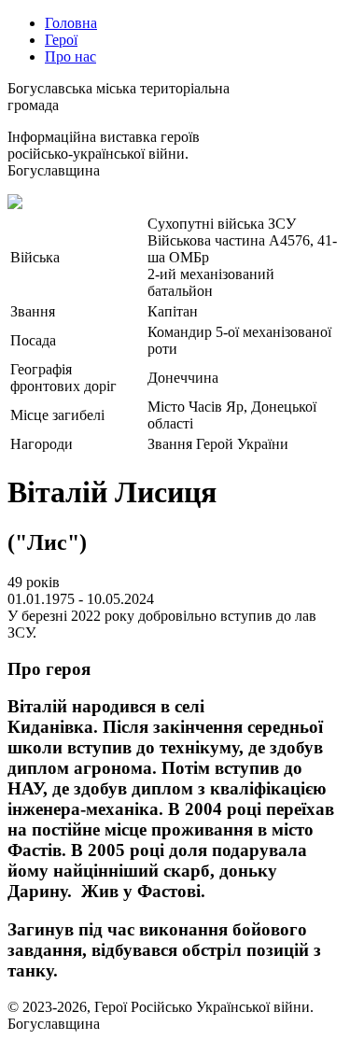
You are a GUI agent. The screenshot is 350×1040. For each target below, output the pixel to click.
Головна (71, 23)
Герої (61, 40)
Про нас (70, 56)
